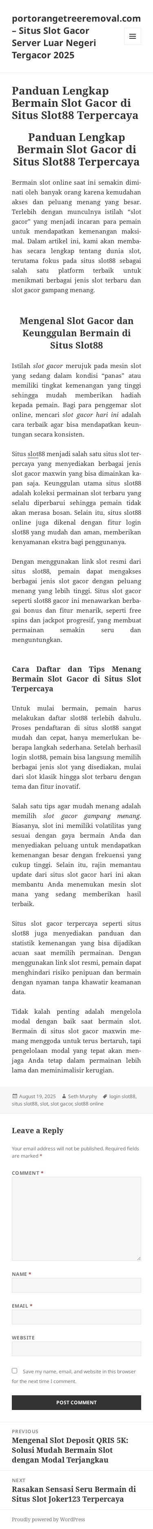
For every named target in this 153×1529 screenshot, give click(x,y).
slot (33, 454)
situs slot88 (25, 1103)
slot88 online (89, 1103)
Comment (28, 1172)
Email (22, 1305)
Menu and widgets (132, 44)
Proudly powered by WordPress (48, 1519)
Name (22, 1274)
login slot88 (122, 1096)
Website (23, 1337)
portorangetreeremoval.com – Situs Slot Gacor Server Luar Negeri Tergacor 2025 (76, 36)
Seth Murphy (82, 1096)
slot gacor (61, 1103)
